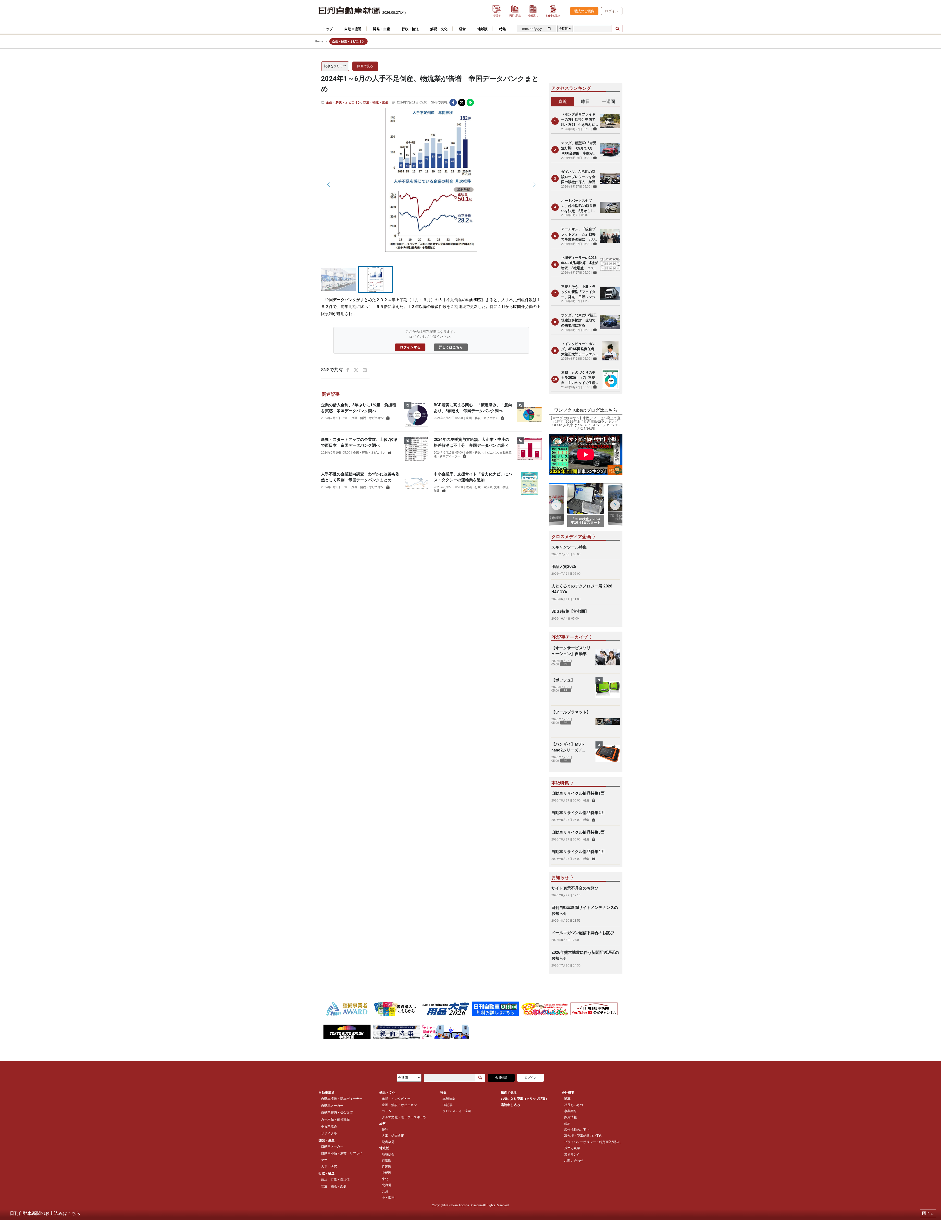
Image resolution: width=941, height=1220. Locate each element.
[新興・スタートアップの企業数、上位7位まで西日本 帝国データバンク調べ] (416, 449)
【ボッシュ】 (563, 680)
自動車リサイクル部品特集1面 (578, 793)
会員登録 (501, 1077)
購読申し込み (510, 1105)
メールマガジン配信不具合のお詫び (582, 932)
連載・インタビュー (396, 1099)
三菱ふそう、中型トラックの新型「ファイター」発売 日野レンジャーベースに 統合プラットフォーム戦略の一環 (578, 292)
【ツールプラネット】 (571, 712)
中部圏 (386, 1173)
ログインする (410, 347)
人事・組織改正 (393, 1136)
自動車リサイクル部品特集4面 (578, 851)
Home (319, 41)
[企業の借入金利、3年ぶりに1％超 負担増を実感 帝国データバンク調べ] (416, 414)
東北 (385, 1179)
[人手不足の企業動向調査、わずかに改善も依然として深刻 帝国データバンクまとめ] (416, 483)
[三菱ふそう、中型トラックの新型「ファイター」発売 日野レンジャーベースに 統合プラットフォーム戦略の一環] (610, 293)
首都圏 (386, 1160)
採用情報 (570, 1117)
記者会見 (388, 1142)
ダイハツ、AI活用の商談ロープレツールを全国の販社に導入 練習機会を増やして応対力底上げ (578, 177)
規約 (567, 1123)
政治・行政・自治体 (479, 487)
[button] (328, 185)
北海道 (386, 1185)
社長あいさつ (573, 1105)
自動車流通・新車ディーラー (341, 1099)
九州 (385, 1191)
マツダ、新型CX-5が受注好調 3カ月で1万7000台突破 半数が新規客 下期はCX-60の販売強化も (578, 148)
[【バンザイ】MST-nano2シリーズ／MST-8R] (607, 753)
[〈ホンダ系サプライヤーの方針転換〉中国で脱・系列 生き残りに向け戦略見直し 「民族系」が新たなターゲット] (610, 121)
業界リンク (572, 1154)
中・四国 (388, 1197)
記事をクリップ (335, 66)
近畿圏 (386, 1167)
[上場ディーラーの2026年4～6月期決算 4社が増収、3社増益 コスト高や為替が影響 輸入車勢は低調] (610, 264)
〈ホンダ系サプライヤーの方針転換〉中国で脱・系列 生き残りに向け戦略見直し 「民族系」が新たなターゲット (578, 119)
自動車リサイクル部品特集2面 (578, 812)
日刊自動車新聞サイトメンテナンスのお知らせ (584, 910)
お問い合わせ (573, 1160)
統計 (385, 1129)
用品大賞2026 (563, 566)
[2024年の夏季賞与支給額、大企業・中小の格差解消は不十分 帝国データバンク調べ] (529, 449)
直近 (562, 101)
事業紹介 (570, 1111)
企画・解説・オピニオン (343, 102)
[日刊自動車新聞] (349, 10)
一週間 (608, 101)
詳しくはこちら (451, 347)
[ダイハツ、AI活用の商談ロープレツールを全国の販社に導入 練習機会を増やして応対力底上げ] (610, 178)
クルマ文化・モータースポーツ (404, 1117)
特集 (586, 800)
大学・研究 (329, 1166)
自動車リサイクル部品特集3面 (578, 832)
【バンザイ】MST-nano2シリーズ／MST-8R (567, 747)
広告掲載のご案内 (577, 1129)
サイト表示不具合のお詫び (574, 888)
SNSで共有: (439, 102)
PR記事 (448, 1105)
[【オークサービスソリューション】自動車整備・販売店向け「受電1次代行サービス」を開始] (607, 657)
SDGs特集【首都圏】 (570, 611)
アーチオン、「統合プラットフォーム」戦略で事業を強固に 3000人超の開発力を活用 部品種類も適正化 (578, 234)
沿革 (567, 1099)
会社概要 (568, 1092)
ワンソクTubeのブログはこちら (585, 410)
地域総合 (388, 1154)
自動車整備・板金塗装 (337, 1112)
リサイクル (329, 1133)
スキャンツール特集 (569, 547)
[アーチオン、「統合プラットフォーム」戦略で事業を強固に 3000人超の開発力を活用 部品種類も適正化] (610, 236)
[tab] (562, 101)
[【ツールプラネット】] (607, 721)
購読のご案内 (584, 11)
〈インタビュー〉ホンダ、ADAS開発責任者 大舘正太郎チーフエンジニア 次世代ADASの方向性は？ (579, 349)
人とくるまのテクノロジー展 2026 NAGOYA (581, 589)
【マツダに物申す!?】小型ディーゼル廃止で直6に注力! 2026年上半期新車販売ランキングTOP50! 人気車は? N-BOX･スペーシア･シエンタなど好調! (585, 423)
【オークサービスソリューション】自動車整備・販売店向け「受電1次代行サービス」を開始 (571, 651)
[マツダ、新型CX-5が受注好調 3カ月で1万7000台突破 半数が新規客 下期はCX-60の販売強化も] (610, 150)
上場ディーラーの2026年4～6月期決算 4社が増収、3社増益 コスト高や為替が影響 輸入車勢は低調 (579, 263)
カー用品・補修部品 (335, 1119)
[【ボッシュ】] (607, 689)
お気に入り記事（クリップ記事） (525, 1099)
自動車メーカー (332, 1105)
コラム (386, 1111)
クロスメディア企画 (457, 1111)
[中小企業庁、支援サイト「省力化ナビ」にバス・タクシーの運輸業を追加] (529, 483)
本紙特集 (449, 1099)
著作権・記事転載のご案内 (583, 1136)
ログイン (612, 11)
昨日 (585, 101)
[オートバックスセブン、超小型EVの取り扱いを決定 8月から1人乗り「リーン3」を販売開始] (610, 207)
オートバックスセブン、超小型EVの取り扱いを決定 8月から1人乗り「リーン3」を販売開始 (579, 206)
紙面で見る (365, 66)
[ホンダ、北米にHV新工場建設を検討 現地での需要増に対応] (610, 322)
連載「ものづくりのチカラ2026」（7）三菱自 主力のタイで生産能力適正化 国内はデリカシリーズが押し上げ (578, 377)
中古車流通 (329, 1126)
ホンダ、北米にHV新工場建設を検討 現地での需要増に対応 (579, 320)
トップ (327, 29)
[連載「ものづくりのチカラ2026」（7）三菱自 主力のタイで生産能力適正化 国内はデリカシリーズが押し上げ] (610, 379)
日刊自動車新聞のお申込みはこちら (45, 1213)
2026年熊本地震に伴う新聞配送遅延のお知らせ (585, 955)
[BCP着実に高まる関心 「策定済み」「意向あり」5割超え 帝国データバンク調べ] (529, 414)
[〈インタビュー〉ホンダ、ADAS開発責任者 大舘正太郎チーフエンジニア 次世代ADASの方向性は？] (610, 350)
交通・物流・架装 (375, 102)
